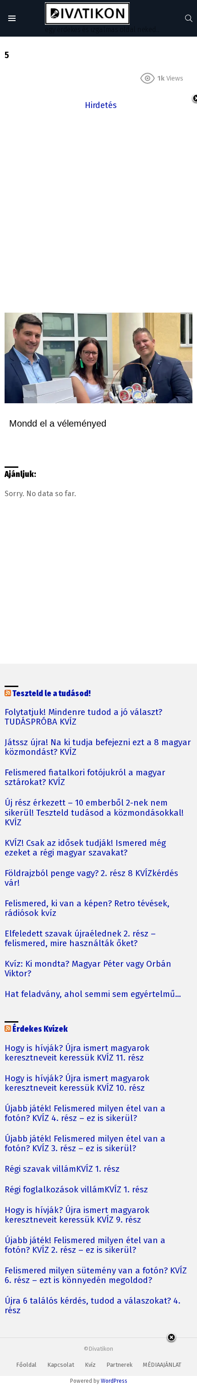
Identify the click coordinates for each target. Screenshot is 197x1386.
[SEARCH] (188, 18)
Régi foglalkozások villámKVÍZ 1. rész (76, 1190)
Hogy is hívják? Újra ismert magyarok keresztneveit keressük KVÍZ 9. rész (77, 1215)
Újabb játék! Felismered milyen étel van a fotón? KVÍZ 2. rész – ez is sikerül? (85, 1245)
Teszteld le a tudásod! (51, 693)
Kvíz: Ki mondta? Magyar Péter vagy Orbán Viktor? (88, 969)
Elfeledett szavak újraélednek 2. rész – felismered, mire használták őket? (80, 938)
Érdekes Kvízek (40, 1029)
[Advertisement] (98, 210)
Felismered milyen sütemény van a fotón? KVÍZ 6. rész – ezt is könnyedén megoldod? (96, 1275)
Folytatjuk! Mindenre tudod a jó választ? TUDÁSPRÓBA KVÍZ (83, 717)
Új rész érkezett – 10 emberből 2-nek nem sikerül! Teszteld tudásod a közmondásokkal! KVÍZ (94, 812)
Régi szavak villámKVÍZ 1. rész (62, 1169)
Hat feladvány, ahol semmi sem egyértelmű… (93, 994)
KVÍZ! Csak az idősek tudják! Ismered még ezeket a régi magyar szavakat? (85, 848)
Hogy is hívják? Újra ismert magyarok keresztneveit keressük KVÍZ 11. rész (77, 1053)
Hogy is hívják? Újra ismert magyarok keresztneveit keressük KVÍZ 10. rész (77, 1083)
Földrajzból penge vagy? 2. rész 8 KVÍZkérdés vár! (91, 878)
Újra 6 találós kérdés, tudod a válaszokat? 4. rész (93, 1306)
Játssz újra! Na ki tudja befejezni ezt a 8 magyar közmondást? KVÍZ (98, 747)
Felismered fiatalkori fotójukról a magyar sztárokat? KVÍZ (85, 777)
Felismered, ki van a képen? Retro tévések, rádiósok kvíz (87, 908)
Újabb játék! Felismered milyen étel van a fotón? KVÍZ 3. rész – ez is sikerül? (85, 1143)
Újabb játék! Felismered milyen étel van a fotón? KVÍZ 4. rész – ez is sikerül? (85, 1113)
